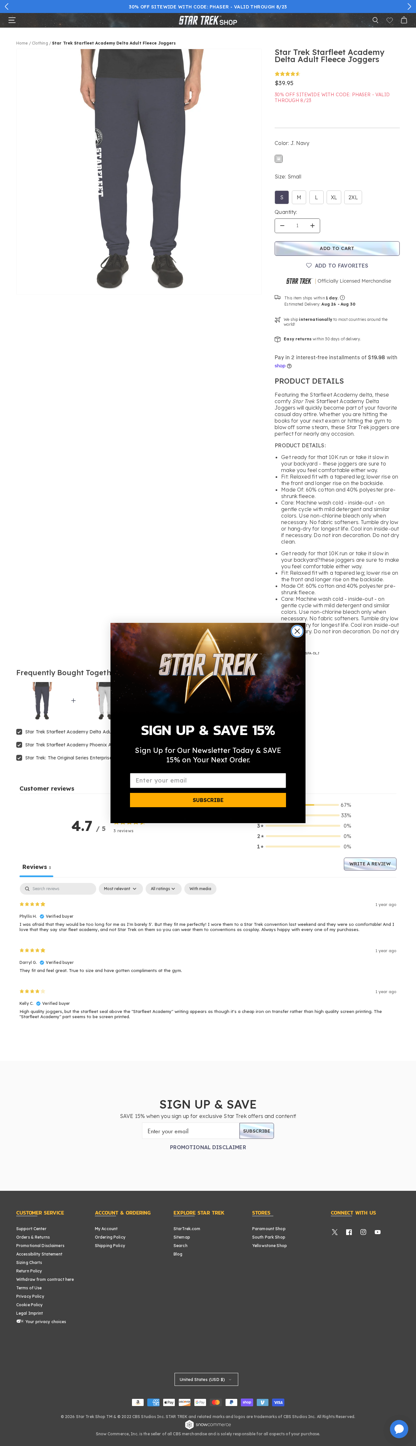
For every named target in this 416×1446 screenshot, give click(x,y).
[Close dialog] (297, 631)
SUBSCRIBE (208, 800)
